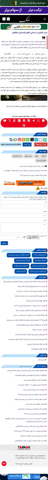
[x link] (9, 120)
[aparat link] (24, 125)
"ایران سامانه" (20, 464)
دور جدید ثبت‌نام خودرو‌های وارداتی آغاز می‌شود (31, 286)
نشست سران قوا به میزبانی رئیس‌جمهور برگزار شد (31, 325)
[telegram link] (33, 120)
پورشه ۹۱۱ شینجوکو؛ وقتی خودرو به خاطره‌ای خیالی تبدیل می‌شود (26, 320)
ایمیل (45, 211)
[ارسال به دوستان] (40, 140)
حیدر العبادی (17, 156)
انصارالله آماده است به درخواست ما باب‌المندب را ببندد (29, 315)
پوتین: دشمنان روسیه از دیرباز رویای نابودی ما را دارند (30, 306)
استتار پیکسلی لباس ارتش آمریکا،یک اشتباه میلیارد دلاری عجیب (27, 339)
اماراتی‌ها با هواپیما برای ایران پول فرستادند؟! (31, 395)
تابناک (44, 156)
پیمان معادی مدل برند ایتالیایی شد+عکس (32, 436)
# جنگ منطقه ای (40, 260)
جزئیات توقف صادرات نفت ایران (35, 404)
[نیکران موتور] (24, 98)
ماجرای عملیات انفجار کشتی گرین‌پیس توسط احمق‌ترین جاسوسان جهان (24, 282)
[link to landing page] (24, 19)
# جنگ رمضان (20, 271)
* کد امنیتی (43, 236)
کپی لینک (27, 144)
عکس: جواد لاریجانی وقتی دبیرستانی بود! (32, 166)
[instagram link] (19, 120)
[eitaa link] (14, 120)
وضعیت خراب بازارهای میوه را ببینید (34, 380)
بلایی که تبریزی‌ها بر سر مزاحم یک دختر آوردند (31, 409)
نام (46, 202)
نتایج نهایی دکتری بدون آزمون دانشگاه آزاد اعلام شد (30, 335)
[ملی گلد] (24, 3)
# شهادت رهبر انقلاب (20, 266)
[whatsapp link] (38, 120)
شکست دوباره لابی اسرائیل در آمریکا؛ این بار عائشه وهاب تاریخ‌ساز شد (24, 171)
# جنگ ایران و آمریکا (39, 266)
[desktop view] (8, 18)
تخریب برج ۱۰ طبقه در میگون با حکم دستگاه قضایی (30, 441)
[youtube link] (4, 120)
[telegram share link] (36, 140)
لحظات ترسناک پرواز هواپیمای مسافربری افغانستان (30, 375)
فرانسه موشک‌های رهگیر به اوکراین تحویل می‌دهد (31, 310)
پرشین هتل (41, 360)
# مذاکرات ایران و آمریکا (38, 271)
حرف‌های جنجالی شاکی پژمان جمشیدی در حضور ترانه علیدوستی (26, 370)
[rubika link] (43, 120)
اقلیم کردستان (41, 160)
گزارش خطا (44, 188)
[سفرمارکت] (24, 183)
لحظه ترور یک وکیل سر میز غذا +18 (34, 414)
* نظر (45, 220)
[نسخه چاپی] (45, 140)
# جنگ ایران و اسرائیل (23, 260)
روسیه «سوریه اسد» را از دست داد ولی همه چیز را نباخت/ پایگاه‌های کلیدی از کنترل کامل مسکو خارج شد (26, 420)
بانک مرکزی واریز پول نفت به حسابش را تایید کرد (31, 291)
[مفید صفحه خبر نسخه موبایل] (24, 10)
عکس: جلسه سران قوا (39, 330)
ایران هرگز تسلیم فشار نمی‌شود (36, 344)
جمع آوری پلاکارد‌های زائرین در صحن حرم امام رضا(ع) (30, 296)
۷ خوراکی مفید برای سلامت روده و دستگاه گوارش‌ (30, 426)
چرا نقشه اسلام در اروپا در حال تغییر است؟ (32, 175)
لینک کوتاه (42, 144)
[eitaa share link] (23, 140)
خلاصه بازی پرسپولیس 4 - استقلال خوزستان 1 (31, 385)
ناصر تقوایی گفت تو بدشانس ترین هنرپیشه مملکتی (29, 399)
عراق (36, 156)
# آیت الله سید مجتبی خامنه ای (19, 255)
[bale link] (28, 120)
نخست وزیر (28, 156)
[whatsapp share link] (28, 140)
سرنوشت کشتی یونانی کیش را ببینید (34, 390)
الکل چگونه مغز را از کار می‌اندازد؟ (36, 301)
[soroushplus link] (24, 120)
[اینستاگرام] (19, 139)
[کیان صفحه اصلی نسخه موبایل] (24, 477)
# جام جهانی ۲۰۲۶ (40, 255)
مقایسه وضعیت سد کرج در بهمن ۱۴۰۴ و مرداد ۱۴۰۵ (29, 431)
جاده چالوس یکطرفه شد (38, 349)
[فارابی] (24, 27)
